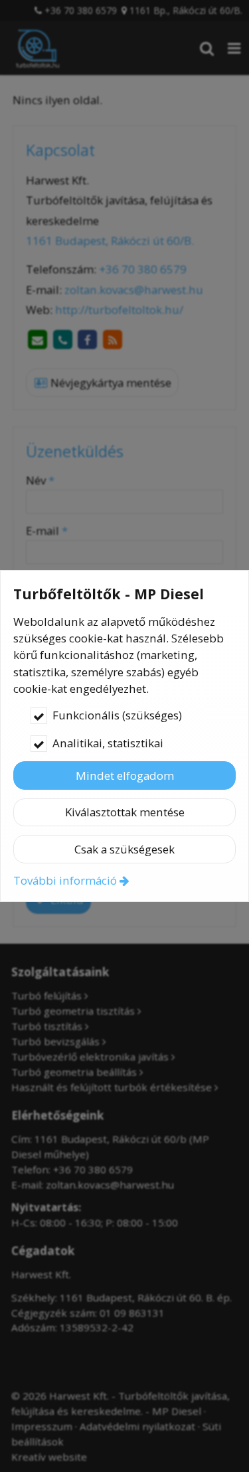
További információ (65, 880)
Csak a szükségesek (124, 849)
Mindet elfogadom (125, 775)
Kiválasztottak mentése (125, 812)
